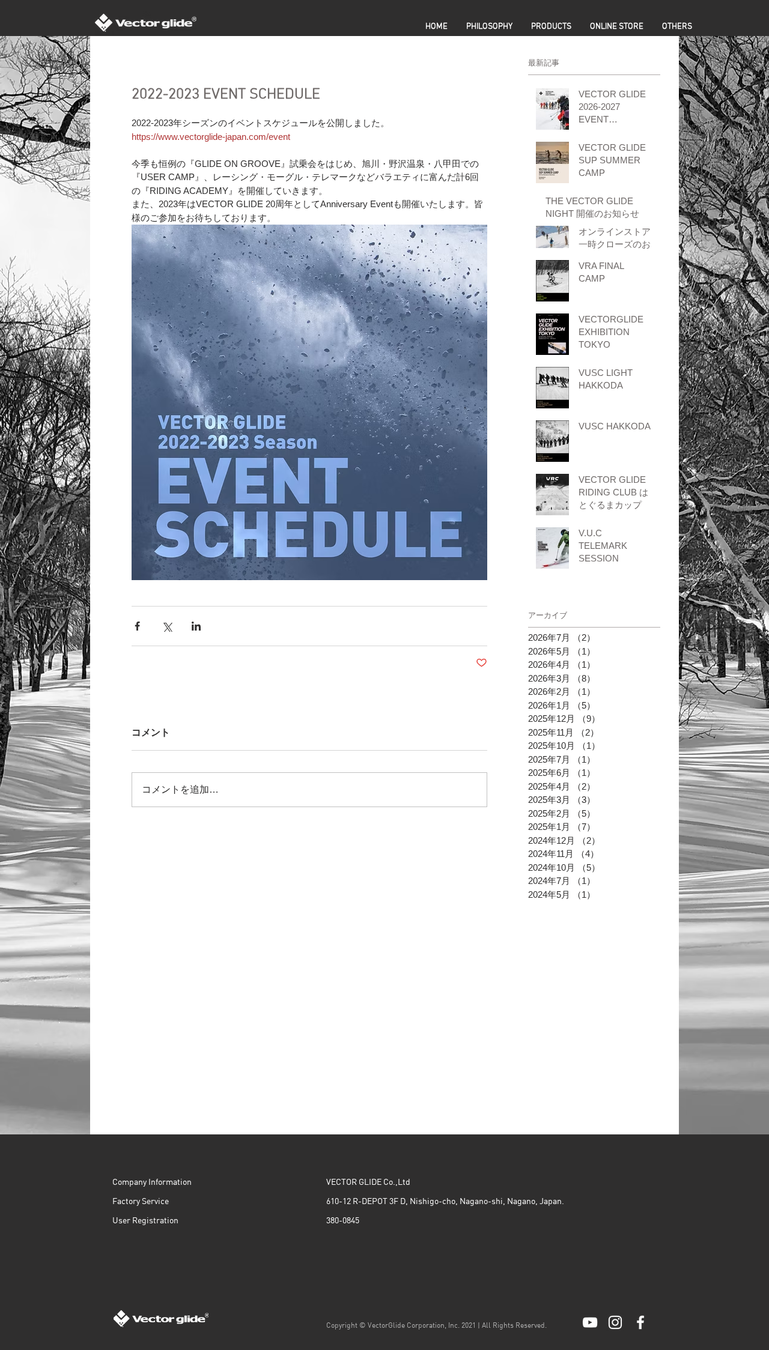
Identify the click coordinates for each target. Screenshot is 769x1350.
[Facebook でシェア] (137, 626)
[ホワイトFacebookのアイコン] (640, 1322)
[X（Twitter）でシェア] (166, 626)
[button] (551, 27)
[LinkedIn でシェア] (196, 626)
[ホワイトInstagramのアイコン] (615, 1322)
